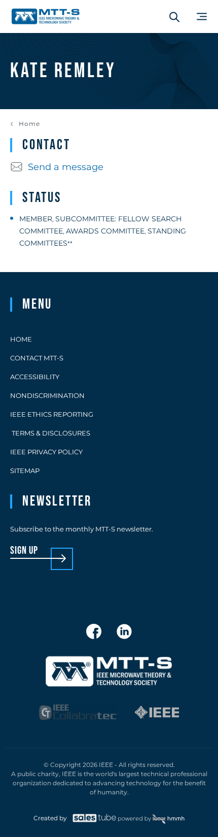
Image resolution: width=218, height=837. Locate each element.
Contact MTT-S (36, 358)
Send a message (65, 167)
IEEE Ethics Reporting (51, 414)
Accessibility (34, 377)
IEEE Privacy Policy (46, 452)
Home (29, 123)
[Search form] (174, 17)
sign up (24, 551)
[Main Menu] (202, 16)
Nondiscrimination (47, 395)
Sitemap (25, 470)
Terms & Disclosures (50, 433)
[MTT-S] (45, 16)
